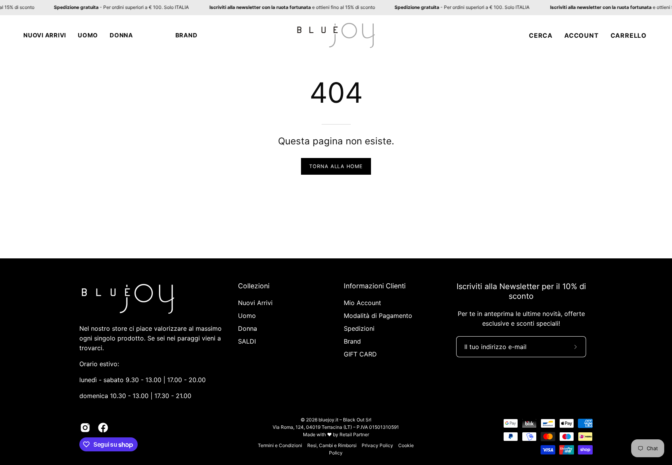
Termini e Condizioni (280, 445)
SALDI (247, 341)
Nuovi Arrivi (255, 303)
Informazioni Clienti (375, 286)
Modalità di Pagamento (378, 315)
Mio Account (362, 303)
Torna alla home (336, 166)
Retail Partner (354, 434)
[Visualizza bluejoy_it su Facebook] (103, 427)
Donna (247, 328)
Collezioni (254, 286)
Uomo (247, 315)
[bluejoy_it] (336, 35)
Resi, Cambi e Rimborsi (332, 445)
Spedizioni (359, 328)
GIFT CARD (360, 354)
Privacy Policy (377, 445)
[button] (45, 35)
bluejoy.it (328, 420)
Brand (352, 341)
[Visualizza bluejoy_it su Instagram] (85, 427)
